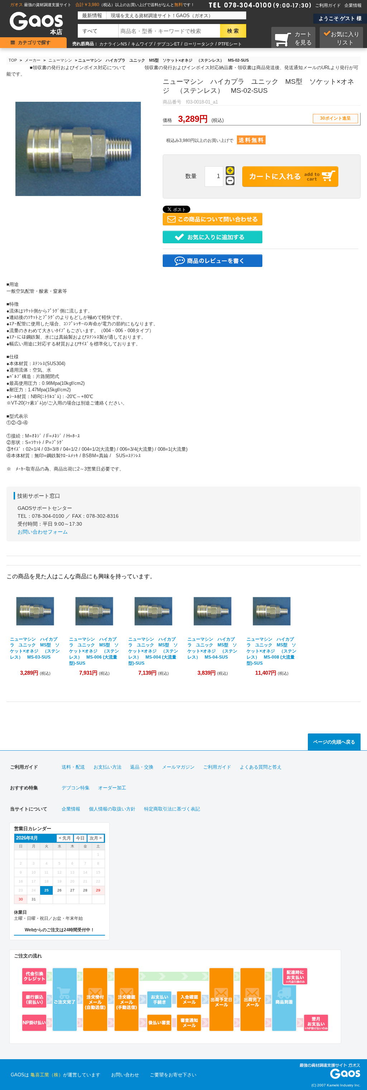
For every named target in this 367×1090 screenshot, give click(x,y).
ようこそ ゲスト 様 (340, 18)
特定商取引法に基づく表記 (172, 809)
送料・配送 (73, 767)
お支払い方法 (107, 767)
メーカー (32, 60)
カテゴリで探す (34, 42)
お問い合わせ (125, 1074)
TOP (13, 60)
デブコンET (168, 44)
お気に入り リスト (345, 38)
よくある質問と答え (261, 767)
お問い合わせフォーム (43, 532)
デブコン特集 (76, 787)
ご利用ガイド (328, 5)
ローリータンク (199, 44)
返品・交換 (141, 767)
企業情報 (353, 5)
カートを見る (303, 38)
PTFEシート (230, 44)
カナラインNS (113, 44)
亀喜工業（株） (46, 1074)
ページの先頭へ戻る (334, 742)
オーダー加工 (112, 787)
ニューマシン (60, 60)
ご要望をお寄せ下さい (173, 1074)
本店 (56, 32)
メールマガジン (178, 767)
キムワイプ (142, 44)
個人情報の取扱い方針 (112, 809)
